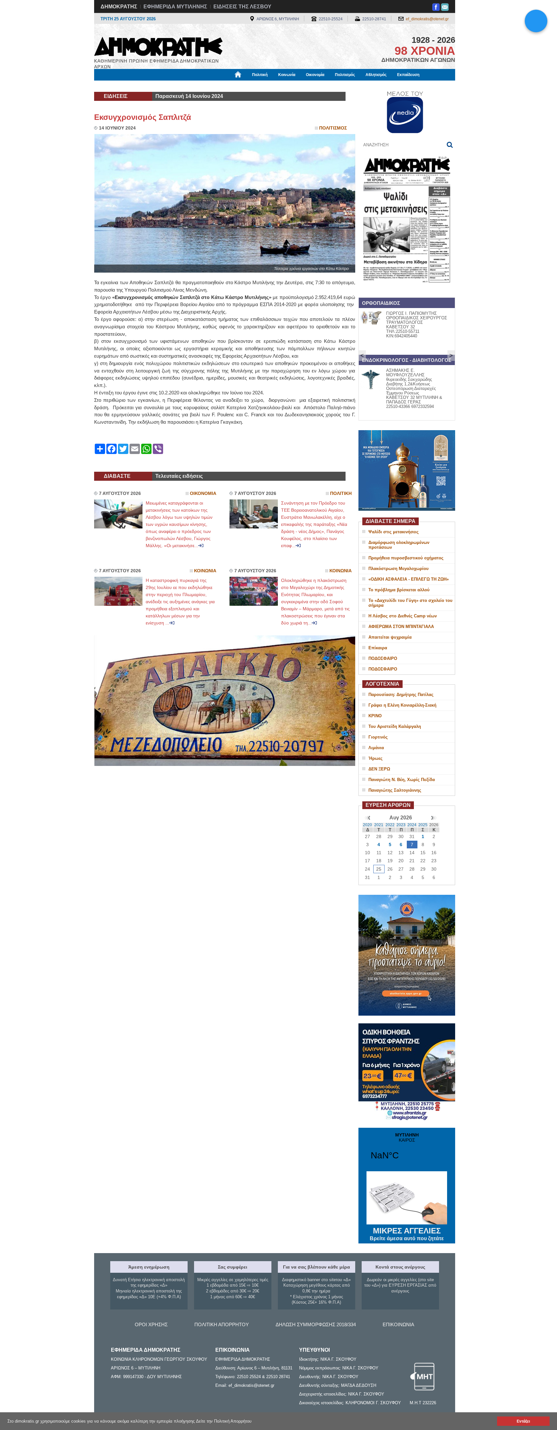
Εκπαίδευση (408, 74)
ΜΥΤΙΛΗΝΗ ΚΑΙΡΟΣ (407, 1150)
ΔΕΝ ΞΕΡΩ (379, 769)
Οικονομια (203, 493)
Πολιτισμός (345, 74)
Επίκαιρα (377, 647)
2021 (378, 825)
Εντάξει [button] (523, 1421)
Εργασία (145, 86)
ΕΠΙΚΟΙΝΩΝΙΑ (398, 1324)
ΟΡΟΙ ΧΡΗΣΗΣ (151, 1324)
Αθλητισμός (376, 74)
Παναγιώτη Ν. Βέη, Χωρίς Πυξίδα (401, 779)
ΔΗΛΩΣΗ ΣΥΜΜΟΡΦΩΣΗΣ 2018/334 (316, 1324)
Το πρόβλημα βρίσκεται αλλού (399, 589)
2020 (367, 825)
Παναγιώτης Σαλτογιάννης (394, 790)
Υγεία (202, 86)
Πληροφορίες (279, 86)
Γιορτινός (378, 737)
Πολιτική (260, 74)
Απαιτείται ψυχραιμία (390, 637)
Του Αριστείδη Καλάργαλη (394, 726)
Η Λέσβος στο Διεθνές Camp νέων (402, 616)
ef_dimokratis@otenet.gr (427, 19)
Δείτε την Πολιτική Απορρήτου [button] (223, 1421)
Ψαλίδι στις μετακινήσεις (393, 531)
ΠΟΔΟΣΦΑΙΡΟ (382, 658)
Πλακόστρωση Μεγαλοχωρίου (398, 568)
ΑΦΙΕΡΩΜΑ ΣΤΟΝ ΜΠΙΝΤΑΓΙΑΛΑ (401, 626)
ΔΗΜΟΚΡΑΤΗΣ (119, 6)
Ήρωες (375, 758)
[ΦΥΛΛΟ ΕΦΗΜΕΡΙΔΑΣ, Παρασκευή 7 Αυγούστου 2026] (406, 291)
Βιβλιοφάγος (175, 86)
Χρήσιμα (225, 86)
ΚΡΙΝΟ (375, 715)
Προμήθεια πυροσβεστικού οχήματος (406, 558)
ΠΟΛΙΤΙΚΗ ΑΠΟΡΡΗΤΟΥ (221, 1324)
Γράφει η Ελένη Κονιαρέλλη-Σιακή (402, 705)
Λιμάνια (376, 747)
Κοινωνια (205, 570)
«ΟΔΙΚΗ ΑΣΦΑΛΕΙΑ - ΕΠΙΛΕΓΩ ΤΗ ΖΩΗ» (408, 579)
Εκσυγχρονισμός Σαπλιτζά (142, 117)
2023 (401, 825)
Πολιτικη (341, 493)
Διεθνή (250, 86)
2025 (422, 825)
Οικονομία (315, 74)
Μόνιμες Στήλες (113, 86)
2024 (411, 825)
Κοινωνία (286, 74)
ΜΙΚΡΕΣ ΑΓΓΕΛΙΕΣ (407, 1233)
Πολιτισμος (333, 128)
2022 (390, 825)
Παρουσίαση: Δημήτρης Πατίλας (401, 694)
